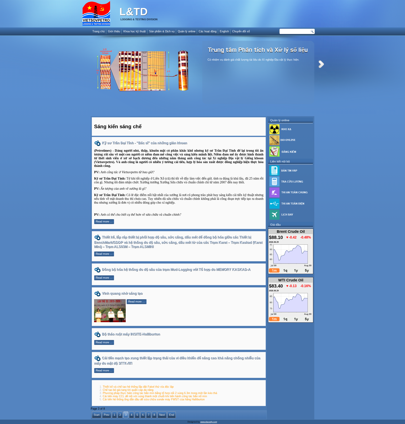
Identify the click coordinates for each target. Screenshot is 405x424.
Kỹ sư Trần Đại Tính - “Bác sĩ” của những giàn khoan (144, 143)
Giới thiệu (114, 31)
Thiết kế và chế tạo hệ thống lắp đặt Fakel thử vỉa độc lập (138, 386)
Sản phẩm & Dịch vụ (161, 31)
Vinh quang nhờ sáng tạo (122, 293)
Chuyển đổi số (241, 31)
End (171, 414)
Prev (106, 414)
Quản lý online (186, 31)
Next (321, 64)
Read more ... (104, 221)
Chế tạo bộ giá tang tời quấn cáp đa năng (128, 389)
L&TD (133, 12)
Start (97, 414)
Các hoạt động (207, 31)
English (224, 31)
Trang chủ (98, 31)
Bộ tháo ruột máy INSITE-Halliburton (131, 334)
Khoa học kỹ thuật (134, 31)
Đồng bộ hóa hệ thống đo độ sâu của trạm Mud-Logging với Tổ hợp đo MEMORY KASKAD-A (176, 269)
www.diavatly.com (208, 422)
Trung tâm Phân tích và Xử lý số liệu (258, 50)
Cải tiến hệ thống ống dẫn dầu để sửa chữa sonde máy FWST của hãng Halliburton (154, 399)
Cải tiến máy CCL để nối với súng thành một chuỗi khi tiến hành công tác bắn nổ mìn (155, 396)
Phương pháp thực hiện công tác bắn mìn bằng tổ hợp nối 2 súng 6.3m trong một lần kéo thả (160, 393)
